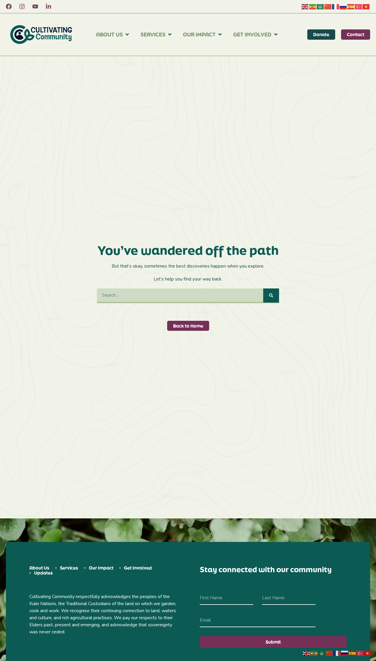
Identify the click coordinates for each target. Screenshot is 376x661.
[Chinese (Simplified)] (328, 6)
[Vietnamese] (366, 6)
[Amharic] (313, 6)
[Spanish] (351, 6)
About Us (109, 34)
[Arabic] (320, 6)
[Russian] (343, 6)
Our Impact (199, 34)
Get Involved (252, 34)
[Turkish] (358, 6)
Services (152, 34)
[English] (305, 6)
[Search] (271, 295)
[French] (336, 6)
